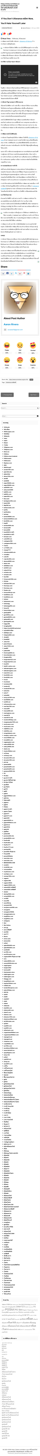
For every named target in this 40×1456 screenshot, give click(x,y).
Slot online (5, 1411)
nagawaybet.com (9, 742)
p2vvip (6, 762)
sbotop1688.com (9, 894)
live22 (6, 679)
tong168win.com (9, 981)
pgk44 (6, 804)
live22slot (7, 682)
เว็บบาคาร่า (7, 1269)
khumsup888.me (9, 653)
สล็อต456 (6, 1160)
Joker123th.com (9, 646)
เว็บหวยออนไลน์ (7, 1374)
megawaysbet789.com (11, 722)
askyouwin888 (8, 490)
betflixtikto (7, 512)
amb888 (6, 481)
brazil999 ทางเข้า (9, 532)
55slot (6, 443)
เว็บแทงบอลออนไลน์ (9, 1285)
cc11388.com (8, 548)
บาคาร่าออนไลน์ (8, 1119)
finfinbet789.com (9, 583)
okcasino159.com (9, 758)
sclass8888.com (9, 896)
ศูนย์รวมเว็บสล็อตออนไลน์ (10, 1413)
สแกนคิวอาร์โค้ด (8, 1227)
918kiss (4, 1362)
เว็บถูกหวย (7, 1267)
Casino (6, 545)
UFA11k (6, 992)
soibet (6, 943)
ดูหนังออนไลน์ (8, 1086)
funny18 (6, 608)
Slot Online (7, 925)
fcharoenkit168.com (10, 579)
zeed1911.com (8, 1064)
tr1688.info (7, 985)
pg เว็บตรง (7, 787)
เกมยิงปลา (6, 1242)
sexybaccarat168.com (10, 907)
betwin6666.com (9, 516)
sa (2, 1356)
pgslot (4, 1346)
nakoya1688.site (9, 744)
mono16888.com (9, 737)
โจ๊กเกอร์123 (7, 1294)
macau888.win (8, 711)
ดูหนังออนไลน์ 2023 (9, 1088)
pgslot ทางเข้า (8, 809)
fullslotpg (7, 603)
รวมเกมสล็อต (7, 1135)
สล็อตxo (6, 1184)
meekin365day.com (10, 720)
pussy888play (8, 856)
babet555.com (8, 496)
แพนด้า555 (7, 1291)
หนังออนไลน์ (7, 1231)
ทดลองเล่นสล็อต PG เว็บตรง (11, 1099)
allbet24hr (7, 474)
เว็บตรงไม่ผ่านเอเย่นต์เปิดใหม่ (12, 1264)
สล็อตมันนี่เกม (8, 1191)
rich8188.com (8, 867)
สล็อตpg (6, 1182)
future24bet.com (9, 610)
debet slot (7, 563)
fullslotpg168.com (9, 606)
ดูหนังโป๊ (4, 1431)
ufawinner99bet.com (10, 1019)
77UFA (6, 445)
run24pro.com (8, 874)
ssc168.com (7, 952)
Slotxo (6, 936)
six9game (7, 921)
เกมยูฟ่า (6, 1244)
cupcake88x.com (9, 559)
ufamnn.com (8, 1014)
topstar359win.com (10, 983)
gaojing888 (7, 612)
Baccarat (6, 498)
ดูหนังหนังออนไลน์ (9, 1084)
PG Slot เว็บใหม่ (8, 782)
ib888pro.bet (8, 632)
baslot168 (7, 503)
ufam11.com (7, 1012)
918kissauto (7, 458)
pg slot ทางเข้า (8, 778)
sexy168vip (7, 903)
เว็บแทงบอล (7, 1282)
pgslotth (6, 829)
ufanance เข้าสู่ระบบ (26, 41)
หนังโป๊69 (6, 1235)
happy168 (7, 624)
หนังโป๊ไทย (5, 1433)
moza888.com (8, 740)
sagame (6, 878)
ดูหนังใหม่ (6, 1090)
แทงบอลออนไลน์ (8, 1287)
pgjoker (6, 802)
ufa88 (5, 996)
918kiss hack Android (10, 456)
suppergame (7, 965)
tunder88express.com (11, 988)
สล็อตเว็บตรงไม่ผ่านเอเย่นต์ (11, 1206)
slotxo (4, 1358)
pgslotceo (7, 825)
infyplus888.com (9, 635)
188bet (4, 1304)
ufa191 (6, 994)
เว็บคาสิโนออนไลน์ (8, 1404)
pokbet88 (7, 833)
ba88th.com (7, 492)
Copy (31, 379)
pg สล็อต (6, 784)
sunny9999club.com (10, 963)
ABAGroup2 (7, 467)
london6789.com (9, 688)
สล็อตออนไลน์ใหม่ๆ (8, 1402)
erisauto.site (8, 572)
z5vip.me (7, 1061)
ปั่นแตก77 (6, 1124)
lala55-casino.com (9, 666)
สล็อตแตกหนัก (8, 1218)
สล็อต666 (7, 1166)
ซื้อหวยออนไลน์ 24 (9, 1077)
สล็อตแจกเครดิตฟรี (9, 1209)
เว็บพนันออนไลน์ (8, 1273)
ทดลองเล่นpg (7, 1093)
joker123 (5, 1367)
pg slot (4, 1345)
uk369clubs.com (9, 1021)
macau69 (7, 708)
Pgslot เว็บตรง (27, 1310)
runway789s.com (9, 876)
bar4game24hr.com (10, 501)
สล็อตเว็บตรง (7, 1200)
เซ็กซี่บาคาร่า (7, 1256)
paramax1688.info (9, 771)
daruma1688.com (9, 561)
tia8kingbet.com (9, 974)
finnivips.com (8, 585)
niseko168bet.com (9, 751)
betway (6, 514)
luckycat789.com (9, 697)
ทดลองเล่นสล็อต (8, 1095)
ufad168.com (8, 1008)
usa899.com (8, 1026)
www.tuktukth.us (9, 1050)
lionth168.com (8, 675)
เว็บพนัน (6, 1271)
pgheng (6, 798)
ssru (5, 959)
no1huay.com (8, 755)
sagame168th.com (9, 885)
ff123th (6, 581)
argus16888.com (9, 483)
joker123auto (8, 644)
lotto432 (6, 690)
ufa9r (5, 1001)
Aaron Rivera (26, 28)
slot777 (6, 934)
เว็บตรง (6, 1262)
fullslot (6, 599)
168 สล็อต (7, 429)
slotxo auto (7, 938)
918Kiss (6, 454)
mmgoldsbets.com (9, 733)
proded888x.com (9, 838)
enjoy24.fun (7, 570)
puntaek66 (7, 849)
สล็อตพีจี (6, 1186)
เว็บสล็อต (6, 1276)
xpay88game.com (9, 1052)
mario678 (7, 715)
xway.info (7, 1055)
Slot (5, 923)
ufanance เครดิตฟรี (11, 382)
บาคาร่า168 (7, 1117)
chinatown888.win (10, 552)
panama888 (7, 764)
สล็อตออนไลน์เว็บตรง (9, 1372)
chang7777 (7, 550)
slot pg (6, 927)
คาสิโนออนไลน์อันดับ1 (9, 1409)
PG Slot (6, 775)
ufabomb (6, 1005)
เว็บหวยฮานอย (8, 1280)
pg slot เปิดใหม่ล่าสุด (10, 780)
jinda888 (6, 639)
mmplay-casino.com (10, 735)
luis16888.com (8, 699)
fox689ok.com (8, 594)
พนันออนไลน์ (7, 1128)
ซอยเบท (6, 1075)
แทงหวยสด (7, 1289)
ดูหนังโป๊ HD (6, 1429)
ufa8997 (6, 999)
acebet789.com (9, 469)
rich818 (6, 865)
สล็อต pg (6, 1151)
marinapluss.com (9, 713)
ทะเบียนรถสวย (8, 1104)
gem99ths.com (8, 615)
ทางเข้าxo (6, 1110)
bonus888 (7, 530)
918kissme (7, 460)
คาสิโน (6, 1066)
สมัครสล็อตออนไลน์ (9, 1146)
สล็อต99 (6, 1180)
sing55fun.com (8, 916)
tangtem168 (7, 967)
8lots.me (6, 451)
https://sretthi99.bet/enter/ (12, 628)
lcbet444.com (8, 673)
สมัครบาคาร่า (7, 1144)
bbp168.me (7, 505)
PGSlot (6, 807)
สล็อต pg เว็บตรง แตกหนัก (11, 1153)
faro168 (6, 577)
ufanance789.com (7, 28)
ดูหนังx (6, 1081)
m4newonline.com (9, 704)
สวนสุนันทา (7, 1222)
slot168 (6, 932)
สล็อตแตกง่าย (7, 1211)
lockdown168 (8, 684)
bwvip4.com (8, 536)
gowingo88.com (9, 621)
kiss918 (6, 664)
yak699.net (7, 1059)
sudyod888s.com (9, 961)
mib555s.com (8, 731)
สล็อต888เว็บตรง (8, 1173)
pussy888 (5, 1360)
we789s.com (8, 1046)
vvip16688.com (9, 1043)
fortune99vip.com (9, 592)
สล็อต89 (6, 1175)
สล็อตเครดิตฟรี (8, 1198)
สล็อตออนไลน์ (8, 1195)
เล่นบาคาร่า (7, 1260)
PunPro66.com (8, 842)
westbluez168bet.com (11, 1048)
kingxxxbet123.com (10, 659)
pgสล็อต (6, 831)
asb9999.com (8, 487)
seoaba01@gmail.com (15, 330)
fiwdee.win (7, 590)
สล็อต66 (6, 1164)
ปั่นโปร (4, 1376)
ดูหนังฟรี (4, 1424)
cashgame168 (8, 541)
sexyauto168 (8, 905)
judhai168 (7, 650)
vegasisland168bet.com (11, 1032)
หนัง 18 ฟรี (7, 1229)
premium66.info (9, 836)
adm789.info (8, 472)
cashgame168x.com (10, 543)
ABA (5, 465)
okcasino (31, 1307)
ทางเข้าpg (6, 1108)
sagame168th (8, 883)
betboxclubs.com (9, 507)
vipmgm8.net (8, 1037)
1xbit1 (5, 440)
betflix (6, 510)
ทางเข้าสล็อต (7, 1113)
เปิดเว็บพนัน (7, 1258)
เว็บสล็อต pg (7, 1278)
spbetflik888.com (9, 945)
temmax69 (7, 970)
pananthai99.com (9, 766)
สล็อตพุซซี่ (7, 1189)
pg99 (5, 791)
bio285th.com (8, 521)
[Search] (37, 408)
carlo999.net (8, 539)
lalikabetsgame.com (10, 668)
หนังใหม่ (6, 1238)
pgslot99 (6, 818)
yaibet (6, 1057)
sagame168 (7, 880)
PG (5, 773)
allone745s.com (9, 476)
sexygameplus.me (9, 914)
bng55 (6, 523)
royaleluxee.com (9, 871)
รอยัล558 (6, 1137)
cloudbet (6, 554)
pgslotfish (7, 827)
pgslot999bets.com (10, 822)
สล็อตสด (6, 1193)
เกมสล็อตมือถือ (8, 1249)
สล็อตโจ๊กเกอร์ (8, 1220)
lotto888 (6, 695)
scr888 (6, 898)
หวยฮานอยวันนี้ (8, 1240)
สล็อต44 (6, 1157)
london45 (7, 686)
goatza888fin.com (9, 617)
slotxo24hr (7, 941)
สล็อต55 (6, 1162)
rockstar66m (8, 869)
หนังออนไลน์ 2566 (9, 1233)
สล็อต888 (7, 1171)
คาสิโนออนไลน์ (8, 1070)
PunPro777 (7, 845)
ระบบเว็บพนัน (7, 1139)
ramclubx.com (8, 858)
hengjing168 (8, 626)
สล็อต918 (6, 1177)
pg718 (6, 789)
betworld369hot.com (10, 519)
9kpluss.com (8, 463)
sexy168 (6, 900)
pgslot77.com (8, 816)
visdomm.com (8, 1041)
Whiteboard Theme (26, 1453)
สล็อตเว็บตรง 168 (8, 1204)
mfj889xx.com (8, 728)
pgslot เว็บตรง (8, 811)
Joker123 (7, 641)
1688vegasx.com (9, 431)
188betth (6, 436)
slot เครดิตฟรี (7, 930)
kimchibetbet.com (9, 655)
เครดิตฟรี (6, 1253)
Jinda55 (6, 637)
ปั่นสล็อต (6, 1122)
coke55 (6, 556)
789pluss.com (8, 447)
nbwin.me (7, 749)
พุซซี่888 (6, 1130)
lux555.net (7, 702)
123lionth (7, 427)
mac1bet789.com (9, 706)
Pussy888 (7, 854)
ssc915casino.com (9, 954)
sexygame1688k (9, 912)
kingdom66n (8, 657)
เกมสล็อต (6, 1247)
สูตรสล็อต (6, 1224)
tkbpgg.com (7, 979)
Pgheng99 (7, 800)
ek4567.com (7, 568)
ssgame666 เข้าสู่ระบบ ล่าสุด (12, 956)
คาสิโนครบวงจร (8, 1068)
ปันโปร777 (7, 1126)
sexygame (7, 909)
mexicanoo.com (9, 724)
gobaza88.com (8, 619)
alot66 (6, 478)
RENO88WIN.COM (9, 862)
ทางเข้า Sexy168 (8, 1106)
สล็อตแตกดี (7, 1215)
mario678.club (8, 717)
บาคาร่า (6, 1115)
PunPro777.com (8, 847)
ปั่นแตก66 (17, 1319)
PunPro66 (7, 840)
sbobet (6, 892)
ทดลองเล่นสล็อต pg (9, 1097)
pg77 (3, 1310)
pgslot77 (6, 813)
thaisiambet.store (9, 972)
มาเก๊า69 (6, 1133)
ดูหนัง (5, 1079)
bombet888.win (9, 525)
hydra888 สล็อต (8, 630)
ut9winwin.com (8, 1030)
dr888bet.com (8, 565)
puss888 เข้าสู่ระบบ (9, 851)
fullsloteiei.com (9, 601)
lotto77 (6, 693)
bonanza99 (7, 527)
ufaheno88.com (9, 1010)
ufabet (6, 1003)
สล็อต (5, 1148)
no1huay (6, 753)
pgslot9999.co (8, 820)
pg (3, 1350)
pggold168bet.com (10, 795)
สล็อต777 (6, 1169)
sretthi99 (7, 950)
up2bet (6, 1023)
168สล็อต (6, 434)
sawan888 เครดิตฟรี (10, 887)
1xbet (5, 438)
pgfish (6, 793)
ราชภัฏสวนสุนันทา (9, 1142)
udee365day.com (9, 990)
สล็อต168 (6, 1155)
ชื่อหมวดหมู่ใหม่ (8, 1072)
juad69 (6, 648)
